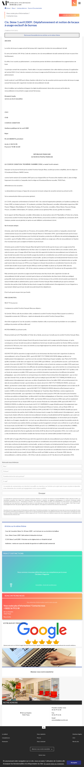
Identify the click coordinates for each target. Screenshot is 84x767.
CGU (74, 738)
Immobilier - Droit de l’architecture (46, 585)
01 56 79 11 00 (56, 710)
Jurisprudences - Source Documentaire (29, 8)
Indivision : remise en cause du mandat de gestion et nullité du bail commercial (30, 543)
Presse (39, 738)
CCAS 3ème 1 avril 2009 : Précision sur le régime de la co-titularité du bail (28, 539)
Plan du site (76, 741)
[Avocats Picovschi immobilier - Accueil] (18, 3)
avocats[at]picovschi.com (60, 720)
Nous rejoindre (41, 734)
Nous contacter (41, 741)
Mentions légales (77, 734)
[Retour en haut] (44, 727)
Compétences (6, 738)
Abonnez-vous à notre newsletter (41, 749)
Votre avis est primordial (14, 623)
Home (8, 8)
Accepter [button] (74, 762)
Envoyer (42, 493)
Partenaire (5, 741)
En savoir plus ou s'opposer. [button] (54, 764)
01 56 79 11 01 (56, 715)
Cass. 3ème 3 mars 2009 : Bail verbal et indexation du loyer (23, 535)
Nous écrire (7, 617)
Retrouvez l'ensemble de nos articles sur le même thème (42, 35)
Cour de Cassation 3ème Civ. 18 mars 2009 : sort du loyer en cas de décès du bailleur (32, 531)
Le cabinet (5, 734)
